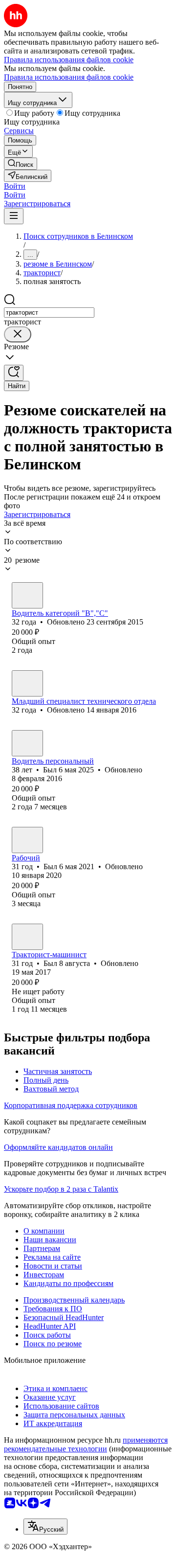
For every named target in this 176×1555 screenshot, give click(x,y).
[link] (20, 164)
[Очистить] (17, 334)
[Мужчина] (27, 595)
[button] (14, 186)
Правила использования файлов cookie (68, 77)
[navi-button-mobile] (13, 216)
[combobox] (49, 312)
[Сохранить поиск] (13, 373)
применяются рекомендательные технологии (86, 1444)
